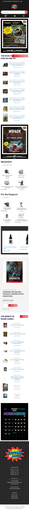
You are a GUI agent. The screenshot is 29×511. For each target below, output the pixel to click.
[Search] (26, 12)
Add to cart (12, 305)
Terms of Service (14, 498)
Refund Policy (15, 496)
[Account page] (15, 16)
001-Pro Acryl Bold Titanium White (10, 247)
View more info (6, 309)
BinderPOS (20, 508)
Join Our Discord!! (14, 484)
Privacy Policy (14, 495)
